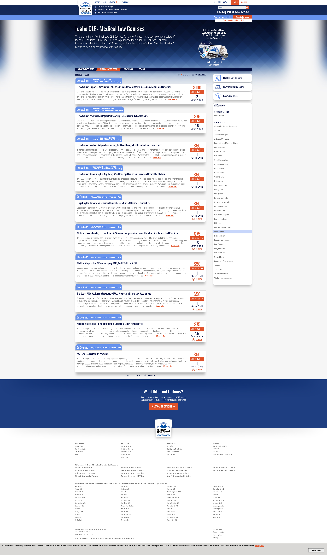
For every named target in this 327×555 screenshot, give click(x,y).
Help (215, 2)
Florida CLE (78, 509)
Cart (228, 2)
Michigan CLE (125, 509)
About (97, 2)
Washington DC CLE (219, 509)
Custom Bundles (126, 452)
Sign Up (244, 2)
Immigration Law (220, 206)
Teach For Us (79, 452)
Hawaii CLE (78, 517)
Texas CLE (216, 495)
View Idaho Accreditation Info (233, 20)
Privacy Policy (259, 546)
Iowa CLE (124, 492)
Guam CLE (78, 514)
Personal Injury (219, 236)
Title (87, 75)
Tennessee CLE (218, 492)
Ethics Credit (219, 115)
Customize (162, 406)
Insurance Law (219, 210)
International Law (220, 219)
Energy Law (218, 189)
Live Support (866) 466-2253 (233, 12)
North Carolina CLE (173, 503)
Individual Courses (127, 449)
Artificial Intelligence (221, 135)
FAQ (76, 455)
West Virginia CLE (218, 511)
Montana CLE (125, 520)
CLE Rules (170, 446)
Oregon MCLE (171, 514)
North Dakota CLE (172, 506)
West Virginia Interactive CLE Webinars (179, 476)
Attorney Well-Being (221, 139)
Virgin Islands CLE (219, 500)
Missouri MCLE (126, 517)
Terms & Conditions (219, 532)
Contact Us (216, 451)
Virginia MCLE (217, 503)
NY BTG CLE (171, 455)
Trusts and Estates (221, 274)
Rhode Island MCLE (219, 486)
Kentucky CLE (125, 497)
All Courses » (219, 105)
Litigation (217, 223)
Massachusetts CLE (127, 506)
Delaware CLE (79, 506)
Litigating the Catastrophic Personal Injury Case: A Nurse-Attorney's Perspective (113, 203)
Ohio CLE (170, 509)
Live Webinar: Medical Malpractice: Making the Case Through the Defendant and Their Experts (119, 145)
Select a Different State (242, 18)
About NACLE (79, 446)
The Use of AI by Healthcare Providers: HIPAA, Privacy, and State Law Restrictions (114, 293)
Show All (202, 74)
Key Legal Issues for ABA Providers (92, 354)
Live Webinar (128, 69)
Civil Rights (218, 156)
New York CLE (171, 500)
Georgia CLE (79, 511)
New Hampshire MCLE (174, 492)
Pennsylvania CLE (172, 517)
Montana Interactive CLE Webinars (131, 468)
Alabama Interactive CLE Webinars (85, 470)
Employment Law (220, 185)
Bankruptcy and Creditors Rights (226, 143)
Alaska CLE (78, 489)
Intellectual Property (221, 215)
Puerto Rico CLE (172, 520)
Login (235, 2)
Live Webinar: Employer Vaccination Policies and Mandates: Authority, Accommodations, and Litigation (124, 87)
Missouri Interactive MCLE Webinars (86, 476)
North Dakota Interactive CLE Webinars (133, 473)
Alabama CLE (79, 486)
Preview (199, 219)
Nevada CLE (171, 489)
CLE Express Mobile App (174, 449)
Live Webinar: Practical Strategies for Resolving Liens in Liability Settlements (112, 116)
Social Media (219, 257)
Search (142, 69)
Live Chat (216, 449)
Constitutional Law (221, 160)
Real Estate (218, 244)
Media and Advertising (222, 227)
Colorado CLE (79, 500)
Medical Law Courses (108, 69)
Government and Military (223, 202)
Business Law (219, 147)
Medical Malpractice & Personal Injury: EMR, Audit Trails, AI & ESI (107, 263)
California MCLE (80, 497)
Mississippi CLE (126, 514)
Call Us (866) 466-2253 (220, 446)
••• (193, 74)
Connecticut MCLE (80, 503)
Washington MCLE (218, 506)
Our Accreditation (80, 449)
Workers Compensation (223, 278)
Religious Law (219, 248)
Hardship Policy (218, 535)
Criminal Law (219, 177)
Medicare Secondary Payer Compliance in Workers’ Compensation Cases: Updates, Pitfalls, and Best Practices (127, 233)
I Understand (316, 550)
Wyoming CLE (217, 517)
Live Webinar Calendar (233, 87)
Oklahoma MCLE (172, 511)
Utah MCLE (216, 497)
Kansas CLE (125, 495)
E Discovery (218, 181)
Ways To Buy (125, 457)
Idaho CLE (78, 520)
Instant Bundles (126, 446)
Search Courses (230, 96)
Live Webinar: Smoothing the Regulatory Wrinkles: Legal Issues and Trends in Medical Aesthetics (121, 174)
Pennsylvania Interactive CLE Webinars (133, 476)
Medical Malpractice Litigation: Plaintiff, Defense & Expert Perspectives (110, 324)
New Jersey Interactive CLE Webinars (132, 470)
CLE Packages (109, 2)
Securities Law (219, 253)
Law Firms (125, 2)
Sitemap (215, 538)
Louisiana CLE (125, 500)
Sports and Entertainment (223, 261)
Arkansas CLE (79, 495)
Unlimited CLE (125, 455)
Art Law (217, 130)
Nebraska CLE (171, 486)
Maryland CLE (125, 503)
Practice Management (222, 240)
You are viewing (222, 17)
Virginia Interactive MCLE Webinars (178, 473)
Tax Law (217, 265)
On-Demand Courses (86, 69)
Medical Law (219, 232)
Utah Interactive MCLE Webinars (177, 470)
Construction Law (221, 164)
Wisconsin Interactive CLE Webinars (224, 468)
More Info (172, 99)
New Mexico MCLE (173, 497)
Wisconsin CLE (217, 514)
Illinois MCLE (125, 486)
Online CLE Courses (173, 452)
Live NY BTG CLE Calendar (83, 468)
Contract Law (219, 168)
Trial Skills (218, 269)
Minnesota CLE (125, 511)
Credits (78, 75)
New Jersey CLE (172, 495)
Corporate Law (219, 173)
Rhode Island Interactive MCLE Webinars (179, 468)
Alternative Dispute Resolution (225, 126)
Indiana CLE (125, 489)
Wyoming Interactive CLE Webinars (224, 470)
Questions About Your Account (222, 454)
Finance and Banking (221, 198)
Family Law (218, 194)
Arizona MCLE (79, 492)
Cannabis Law (219, 151)
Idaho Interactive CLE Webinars (85, 473)
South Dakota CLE (218, 489)
